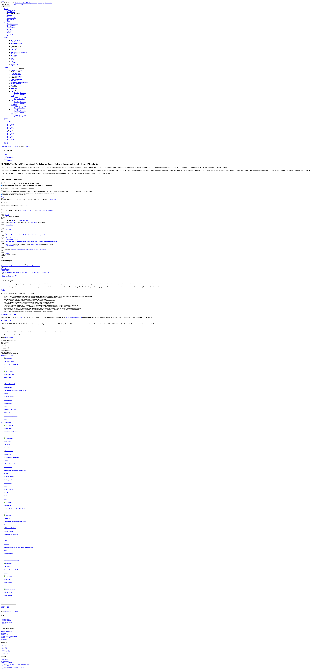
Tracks (5, 37)
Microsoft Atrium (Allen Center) (44, 210)
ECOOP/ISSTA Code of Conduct (9, 662)
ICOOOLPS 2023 (5, 651)
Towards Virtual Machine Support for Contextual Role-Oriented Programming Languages (31, 241)
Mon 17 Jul (10, 30)
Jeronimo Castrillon (36, 244)
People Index (14, 88)
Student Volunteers (16, 53)
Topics (3, 290)
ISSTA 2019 (10, 136)
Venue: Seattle (11, 10)
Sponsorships (14, 50)
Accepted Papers (8, 157)
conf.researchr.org (8, 611)
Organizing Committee (17, 70)
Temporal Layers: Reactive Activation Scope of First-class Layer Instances (27, 234)
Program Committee (19, 94)
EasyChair (19, 317)
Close (2, 197)
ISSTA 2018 (10, 137)
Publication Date (6, 321)
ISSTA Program (11, 25)
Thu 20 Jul (10, 34)
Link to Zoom (9, 225)
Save (2, 196)
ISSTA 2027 (10, 124)
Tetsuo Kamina (10, 237)
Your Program (11, 27)
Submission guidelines (8, 314)
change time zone (54, 199)
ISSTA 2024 (10, 128)
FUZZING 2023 (5, 650)
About (5, 154)
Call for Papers (8, 160)
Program (6, 22)
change (25, 205)
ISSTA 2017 (10, 139)
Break (7, 215)
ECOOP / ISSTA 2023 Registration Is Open (12, 667)
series (16, 146)
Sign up (6, 143)
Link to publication (11, 239)
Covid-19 (9, 16)
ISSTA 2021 (10, 133)
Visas (8, 21)
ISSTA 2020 (10, 134)
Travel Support (11, 12)
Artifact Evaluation (16, 41)
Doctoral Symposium (16, 47)
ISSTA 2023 (5, 607)
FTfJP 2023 (4, 648)
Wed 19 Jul (10, 33)
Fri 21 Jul (9, 36)
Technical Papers (15, 40)
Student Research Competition (19, 52)
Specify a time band (21, 194)
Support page (4, 612)
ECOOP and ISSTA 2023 (16, 4)
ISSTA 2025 (10, 127)
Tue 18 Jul (10, 31)
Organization (7, 67)
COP (12, 220)
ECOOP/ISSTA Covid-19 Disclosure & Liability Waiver (15, 664)
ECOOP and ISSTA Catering (27, 210)
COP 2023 (3, 645)
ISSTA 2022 (10, 131)
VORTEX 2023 (5, 653)
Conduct (9, 15)
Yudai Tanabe (34, 222)
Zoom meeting (9, 337)
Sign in (6, 142)
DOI (17, 239)
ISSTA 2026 (10, 125)
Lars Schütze (13, 222)
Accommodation (11, 18)
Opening (8, 229)
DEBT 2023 (4, 647)
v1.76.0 (16, 611)
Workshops (14, 55)
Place (5, 159)
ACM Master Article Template (74, 317)
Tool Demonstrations (16, 43)
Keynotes (13, 44)
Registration (10, 19)
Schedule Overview (12, 24)
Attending (6, 9)
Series (8, 121)
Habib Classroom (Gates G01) (23, 220)
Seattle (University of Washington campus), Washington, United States (33, 3)
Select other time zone (48, 185)
